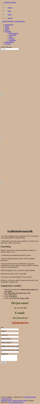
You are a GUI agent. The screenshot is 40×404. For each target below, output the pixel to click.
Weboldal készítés (6, 400)
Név (3, 327)
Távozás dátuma (6, 342)
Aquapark (12, 38)
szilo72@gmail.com (20, 318)
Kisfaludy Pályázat (10, 2)
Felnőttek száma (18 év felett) (10, 346)
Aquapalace (12, 40)
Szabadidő (8, 31)
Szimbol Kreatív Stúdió (20, 400)
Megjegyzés (4, 354)
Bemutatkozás (9, 24)
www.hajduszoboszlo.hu (15, 402)
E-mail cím (5, 335)
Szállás (7, 26)
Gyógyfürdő (12, 35)
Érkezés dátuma (6, 339)
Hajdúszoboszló (13, 33)
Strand (11, 37)
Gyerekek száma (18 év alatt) (10, 350)
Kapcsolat (8, 44)
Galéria (7, 28)
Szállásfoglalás (9, 42)
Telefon (4, 331)
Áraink (7, 30)
